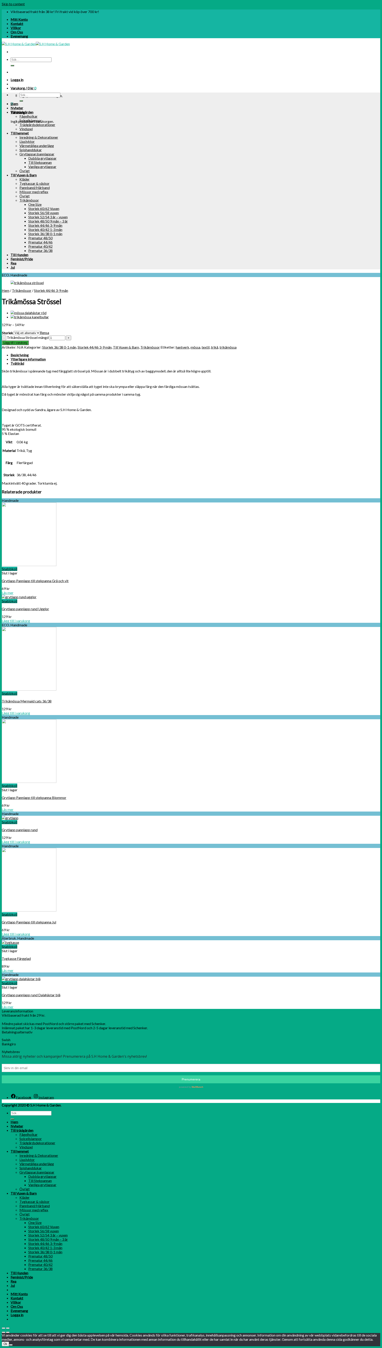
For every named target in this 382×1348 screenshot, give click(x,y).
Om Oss (17, 32)
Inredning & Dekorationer (38, 137)
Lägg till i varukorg (15, 342)
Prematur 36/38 (40, 250)
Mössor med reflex (33, 192)
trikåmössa (228, 347)
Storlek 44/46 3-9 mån (45, 225)
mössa (195, 347)
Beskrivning (20, 355)
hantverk (182, 347)
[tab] (195, 355)
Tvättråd (17, 363)
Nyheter (17, 108)
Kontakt (17, 23)
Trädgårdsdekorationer (37, 125)
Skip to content (13, 4)
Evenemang (19, 36)
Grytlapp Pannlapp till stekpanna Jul (29, 922)
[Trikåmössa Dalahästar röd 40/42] (28, 313)
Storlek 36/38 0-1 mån (45, 234)
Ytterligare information (28, 359)
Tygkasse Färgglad (16, 958)
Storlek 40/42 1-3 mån (45, 229)
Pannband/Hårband (34, 187)
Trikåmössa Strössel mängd (28, 337)
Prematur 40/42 (40, 246)
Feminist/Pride (22, 259)
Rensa (44, 332)
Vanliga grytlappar (42, 166)
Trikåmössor (29, 200)
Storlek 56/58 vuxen (43, 213)
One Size (35, 204)
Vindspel (26, 129)
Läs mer (7, 593)
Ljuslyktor (27, 141)
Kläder (24, 179)
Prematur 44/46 (40, 242)
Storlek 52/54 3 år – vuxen (48, 217)
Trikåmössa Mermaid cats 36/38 (27, 701)
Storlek (7, 333)
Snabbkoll (9, 569)
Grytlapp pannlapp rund (20, 830)
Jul (13, 267)
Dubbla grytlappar (42, 158)
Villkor (16, 28)
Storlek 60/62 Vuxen (43, 208)
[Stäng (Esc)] (3, 1328)
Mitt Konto (19, 19)
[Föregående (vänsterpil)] (3, 1332)
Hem (14, 104)
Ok (5, 1344)
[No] (11, 1345)
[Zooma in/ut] (8, 1328)
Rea (13, 263)
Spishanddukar (30, 150)
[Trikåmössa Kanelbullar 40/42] (30, 317)
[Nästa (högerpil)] (8, 1332)
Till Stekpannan (40, 162)
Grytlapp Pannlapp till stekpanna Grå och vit (35, 581)
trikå (214, 347)
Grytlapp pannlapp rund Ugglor (25, 609)
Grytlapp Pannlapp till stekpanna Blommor (34, 797)
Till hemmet (20, 133)
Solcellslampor (30, 120)
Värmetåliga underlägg (36, 145)
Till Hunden (19, 255)
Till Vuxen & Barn (24, 175)
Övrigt (24, 171)
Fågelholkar (28, 116)
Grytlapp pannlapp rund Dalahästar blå (31, 995)
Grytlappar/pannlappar (36, 154)
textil (206, 347)
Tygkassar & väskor (34, 183)
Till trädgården (22, 112)
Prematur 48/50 (40, 238)
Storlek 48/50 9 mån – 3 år (48, 221)
